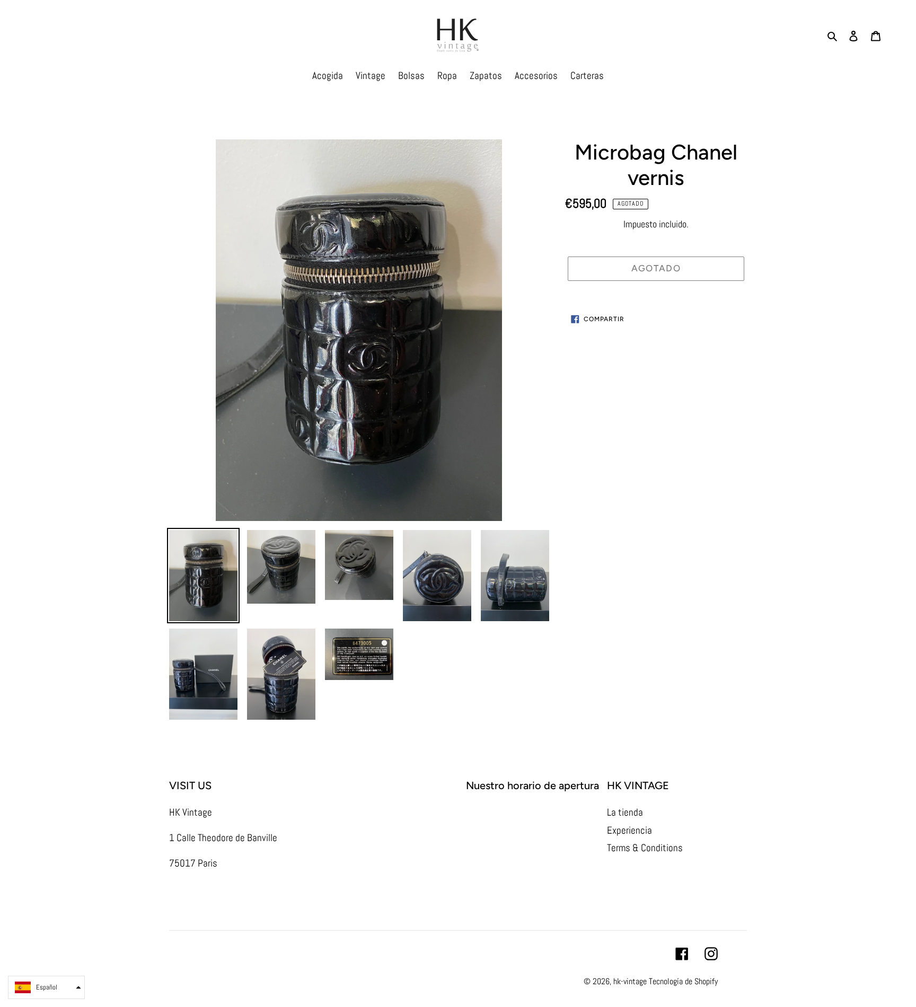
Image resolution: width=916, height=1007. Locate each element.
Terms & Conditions (645, 847)
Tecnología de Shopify (683, 981)
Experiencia (629, 830)
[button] (46, 987)
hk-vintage (630, 981)
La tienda (625, 812)
